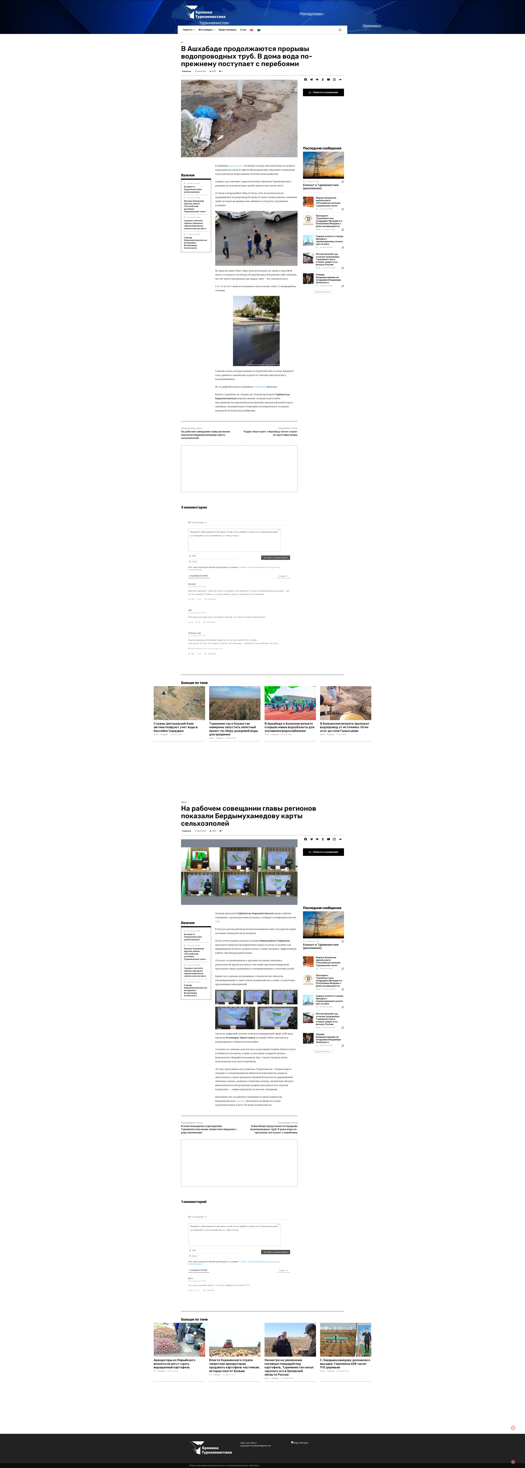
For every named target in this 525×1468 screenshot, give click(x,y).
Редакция (186, 71)
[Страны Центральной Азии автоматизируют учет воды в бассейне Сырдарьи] (179, 703)
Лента (318, 229)
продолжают (236, 165)
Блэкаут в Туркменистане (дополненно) (193, 189)
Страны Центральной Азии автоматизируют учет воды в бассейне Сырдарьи (176, 727)
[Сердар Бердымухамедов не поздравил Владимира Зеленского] (308, 278)
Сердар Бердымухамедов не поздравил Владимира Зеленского (195, 242)
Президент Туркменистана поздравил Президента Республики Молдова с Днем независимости (329, 221)
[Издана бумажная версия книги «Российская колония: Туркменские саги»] (308, 202)
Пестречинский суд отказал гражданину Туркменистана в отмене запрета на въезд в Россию (327, 259)
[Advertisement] (239, 469)
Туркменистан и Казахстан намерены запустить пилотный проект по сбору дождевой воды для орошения (233, 729)
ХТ (182, 42)
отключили (260, 386)
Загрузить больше (322, 292)
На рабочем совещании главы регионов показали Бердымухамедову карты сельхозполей (205, 435)
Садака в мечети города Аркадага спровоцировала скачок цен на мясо (195, 224)
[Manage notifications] (513, 1462)
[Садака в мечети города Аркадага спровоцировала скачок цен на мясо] (308, 240)
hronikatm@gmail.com (261, 1445)
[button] (340, 30)
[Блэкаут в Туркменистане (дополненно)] (323, 165)
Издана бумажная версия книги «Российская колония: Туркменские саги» (195, 206)
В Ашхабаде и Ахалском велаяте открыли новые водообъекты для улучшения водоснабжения (289, 727)
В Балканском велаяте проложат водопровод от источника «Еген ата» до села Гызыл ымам (344, 727)
